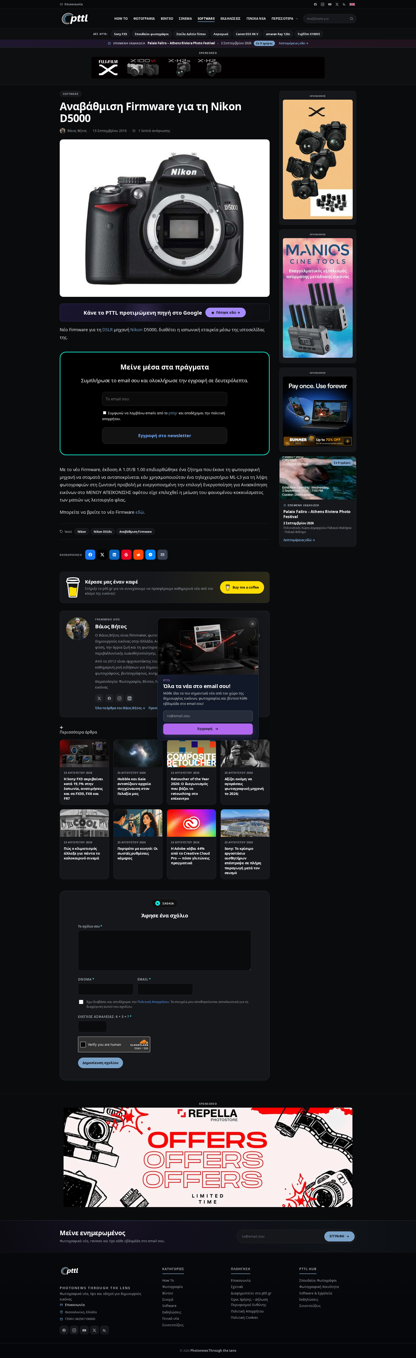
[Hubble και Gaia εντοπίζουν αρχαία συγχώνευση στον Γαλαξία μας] (138, 753)
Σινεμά (185, 18)
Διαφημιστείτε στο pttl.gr (251, 1293)
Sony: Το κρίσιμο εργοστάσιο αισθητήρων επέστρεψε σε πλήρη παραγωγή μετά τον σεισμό (243, 860)
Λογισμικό (221, 34)
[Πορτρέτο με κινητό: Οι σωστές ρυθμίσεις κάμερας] (138, 823)
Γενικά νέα (256, 18)
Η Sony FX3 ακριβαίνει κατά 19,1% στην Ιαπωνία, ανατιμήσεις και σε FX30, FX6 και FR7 (83, 788)
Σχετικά (237, 1286)
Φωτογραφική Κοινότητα (319, 1286)
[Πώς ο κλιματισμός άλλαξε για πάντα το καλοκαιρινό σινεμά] (84, 823)
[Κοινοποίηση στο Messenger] (150, 555)
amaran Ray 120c (278, 34)
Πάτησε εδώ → (228, 312)
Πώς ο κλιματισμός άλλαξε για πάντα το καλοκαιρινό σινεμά (82, 853)
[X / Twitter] (99, 698)
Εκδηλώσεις (231, 18)
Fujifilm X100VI (309, 34)
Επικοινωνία (75, 1304)
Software (206, 18)
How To (121, 18)
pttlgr (173, 413)
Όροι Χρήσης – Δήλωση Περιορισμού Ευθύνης (249, 1302)
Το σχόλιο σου (90, 926)
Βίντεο (167, 18)
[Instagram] (322, 4)
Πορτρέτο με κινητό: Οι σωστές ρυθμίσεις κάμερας (137, 853)
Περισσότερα (282, 18)
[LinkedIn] (129, 698)
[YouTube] (329, 4)
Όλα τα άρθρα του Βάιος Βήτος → (120, 708)
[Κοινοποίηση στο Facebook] (90, 555)
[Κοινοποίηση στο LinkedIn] (114, 555)
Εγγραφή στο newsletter (164, 435)
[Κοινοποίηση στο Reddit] (138, 555)
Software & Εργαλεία (315, 1293)
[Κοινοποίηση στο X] (102, 555)
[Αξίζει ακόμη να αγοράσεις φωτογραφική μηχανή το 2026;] (245, 753)
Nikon (136, 329)
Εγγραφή (337, 1236)
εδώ (140, 512)
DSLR (107, 329)
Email (144, 979)
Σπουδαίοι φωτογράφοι (152, 34)
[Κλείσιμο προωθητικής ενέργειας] (252, 623)
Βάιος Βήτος (77, 130)
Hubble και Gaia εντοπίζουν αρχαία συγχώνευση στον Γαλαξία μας (134, 786)
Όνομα (86, 979)
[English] (352, 4)
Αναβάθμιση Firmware (135, 532)
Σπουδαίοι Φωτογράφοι (318, 1280)
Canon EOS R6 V (247, 34)
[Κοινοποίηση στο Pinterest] (126, 555)
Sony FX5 (120, 34)
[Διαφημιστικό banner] (208, 67)
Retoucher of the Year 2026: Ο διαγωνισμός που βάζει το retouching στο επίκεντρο (190, 788)
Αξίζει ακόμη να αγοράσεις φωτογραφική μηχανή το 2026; (244, 786)
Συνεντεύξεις (172, 1325)
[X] (337, 4)
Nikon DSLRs (103, 532)
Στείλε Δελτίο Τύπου (191, 34)
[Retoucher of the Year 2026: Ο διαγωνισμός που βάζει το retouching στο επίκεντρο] (191, 753)
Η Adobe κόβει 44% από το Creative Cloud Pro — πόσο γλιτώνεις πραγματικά (190, 855)
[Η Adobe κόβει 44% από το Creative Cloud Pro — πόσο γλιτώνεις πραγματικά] (191, 823)
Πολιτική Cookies (244, 1317)
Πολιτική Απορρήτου (153, 1002)
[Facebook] (315, 4)
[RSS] (344, 4)
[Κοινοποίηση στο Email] (162, 555)
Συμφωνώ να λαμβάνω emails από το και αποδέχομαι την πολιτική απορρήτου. (163, 416)
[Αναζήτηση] (351, 18)
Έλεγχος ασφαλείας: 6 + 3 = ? (105, 1016)
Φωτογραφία (144, 18)
